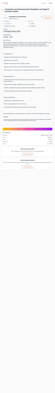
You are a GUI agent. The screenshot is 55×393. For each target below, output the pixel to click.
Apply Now (47, 17)
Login (44, 3)
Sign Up (50, 3)
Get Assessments (27, 154)
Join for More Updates (28, 129)
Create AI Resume (27, 167)
